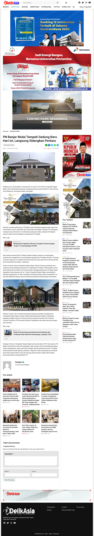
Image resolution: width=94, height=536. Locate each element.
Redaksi (49, 510)
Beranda (5, 131)
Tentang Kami (51, 507)
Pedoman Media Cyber (68, 510)
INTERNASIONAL (46, 7)
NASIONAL (25, 7)
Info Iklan (64, 507)
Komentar (9, 454)
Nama (7, 471)
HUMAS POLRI (66, 7)
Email (34, 471)
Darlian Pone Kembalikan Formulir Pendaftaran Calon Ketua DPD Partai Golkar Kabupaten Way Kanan (50, 398)
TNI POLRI (57, 7)
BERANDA (6, 7)
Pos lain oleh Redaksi (22, 365)
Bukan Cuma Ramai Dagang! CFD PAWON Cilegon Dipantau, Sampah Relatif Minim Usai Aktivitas (70, 229)
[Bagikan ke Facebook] (49, 145)
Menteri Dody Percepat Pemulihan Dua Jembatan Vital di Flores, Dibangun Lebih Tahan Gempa (71, 322)
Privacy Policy (80, 507)
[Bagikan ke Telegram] (57, 145)
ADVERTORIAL (15, 7)
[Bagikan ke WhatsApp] (54, 145)
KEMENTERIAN (34, 7)
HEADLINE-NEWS (14, 131)
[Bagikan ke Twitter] (52, 145)
